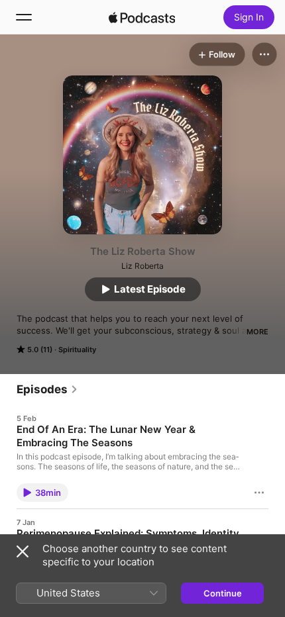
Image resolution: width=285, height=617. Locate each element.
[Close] (22, 551)
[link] (47, 389)
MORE (257, 331)
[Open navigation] (23, 17)
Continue (222, 593)
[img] (142, 17)
